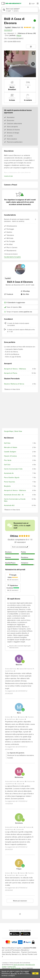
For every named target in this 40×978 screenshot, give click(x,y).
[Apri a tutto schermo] (33, 53)
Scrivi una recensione (19, 547)
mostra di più (8, 176)
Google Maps (8, 431)
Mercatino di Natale (10, 447)
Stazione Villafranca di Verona (14, 384)
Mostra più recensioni (20, 901)
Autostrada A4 (9, 473)
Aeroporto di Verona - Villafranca (15, 369)
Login (33, 3)
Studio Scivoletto (16, 968)
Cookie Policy (12, 966)
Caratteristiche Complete (12, 257)
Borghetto (7, 486)
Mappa (19, 35)
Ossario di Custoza (10, 456)
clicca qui (14, 973)
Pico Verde (7, 460)
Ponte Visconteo (9, 482)
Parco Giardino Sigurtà (11, 477)
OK (35, 973)
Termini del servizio (19, 964)
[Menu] (37, 3)
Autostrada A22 (9, 505)
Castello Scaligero (10, 452)
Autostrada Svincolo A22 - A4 (14, 495)
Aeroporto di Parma (10, 373)
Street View (18, 431)
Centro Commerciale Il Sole (13, 469)
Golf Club (7, 443)
